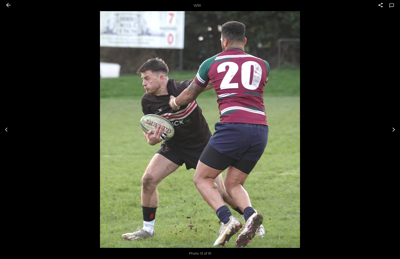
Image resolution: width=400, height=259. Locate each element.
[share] (380, 5)
